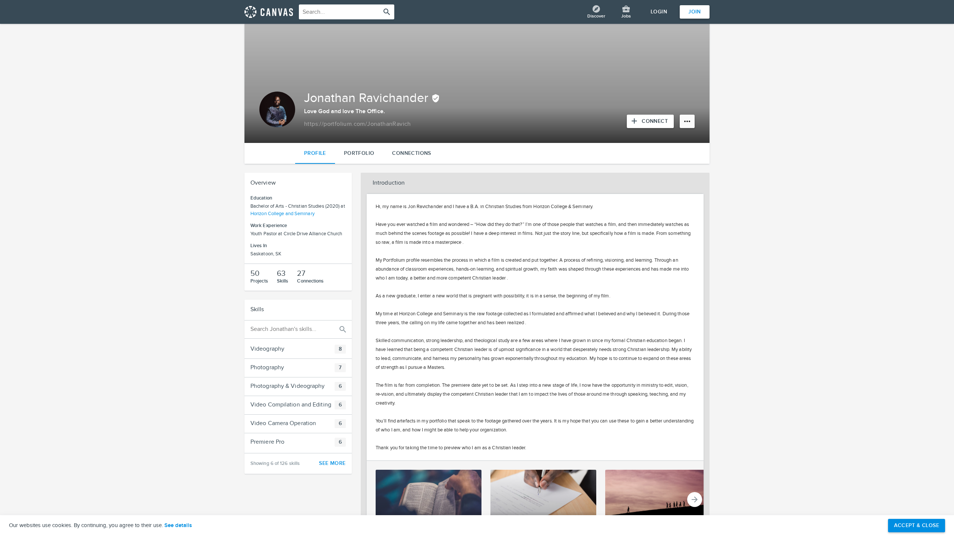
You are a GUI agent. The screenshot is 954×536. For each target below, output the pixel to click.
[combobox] (346, 11)
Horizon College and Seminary (282, 214)
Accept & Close (916, 525)
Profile (315, 153)
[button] (298, 349)
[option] (424, 499)
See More (332, 463)
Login (659, 12)
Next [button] (694, 499)
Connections (411, 153)
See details (178, 525)
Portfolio (359, 153)
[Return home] (268, 12)
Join (694, 12)
